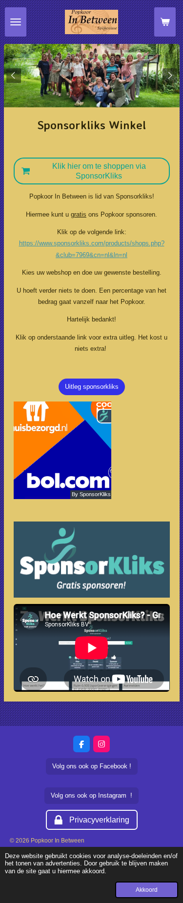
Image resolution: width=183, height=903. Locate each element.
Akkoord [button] (147, 889)
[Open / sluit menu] (15, 22)
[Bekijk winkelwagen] (165, 22)
